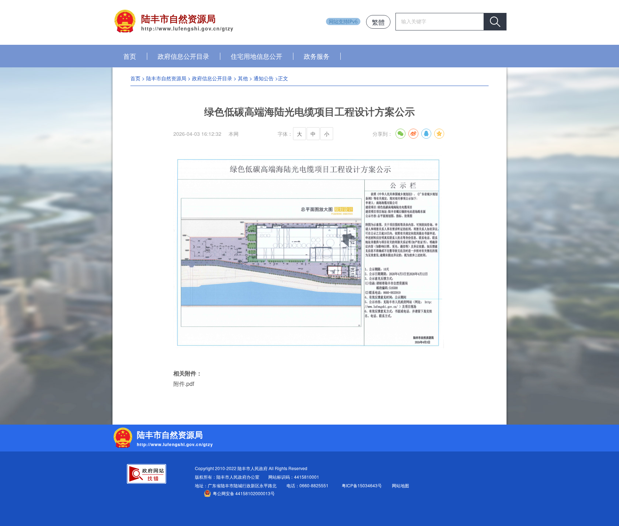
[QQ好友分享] (426, 134)
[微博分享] (413, 134)
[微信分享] (400, 134)
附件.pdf (183, 383)
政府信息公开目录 (183, 56)
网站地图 (400, 485)
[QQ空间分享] (439, 134)
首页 (129, 56)
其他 (243, 78)
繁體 (378, 22)
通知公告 (264, 78)
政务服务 (317, 56)
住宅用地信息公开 (256, 56)
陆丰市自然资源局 (166, 78)
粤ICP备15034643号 (362, 485)
